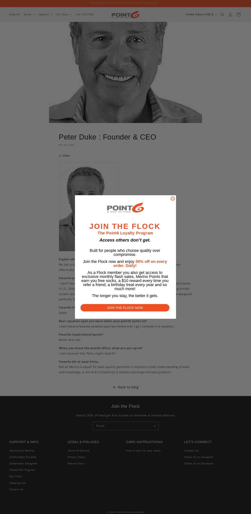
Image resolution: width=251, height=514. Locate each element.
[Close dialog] (173, 198)
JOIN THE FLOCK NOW (125, 308)
